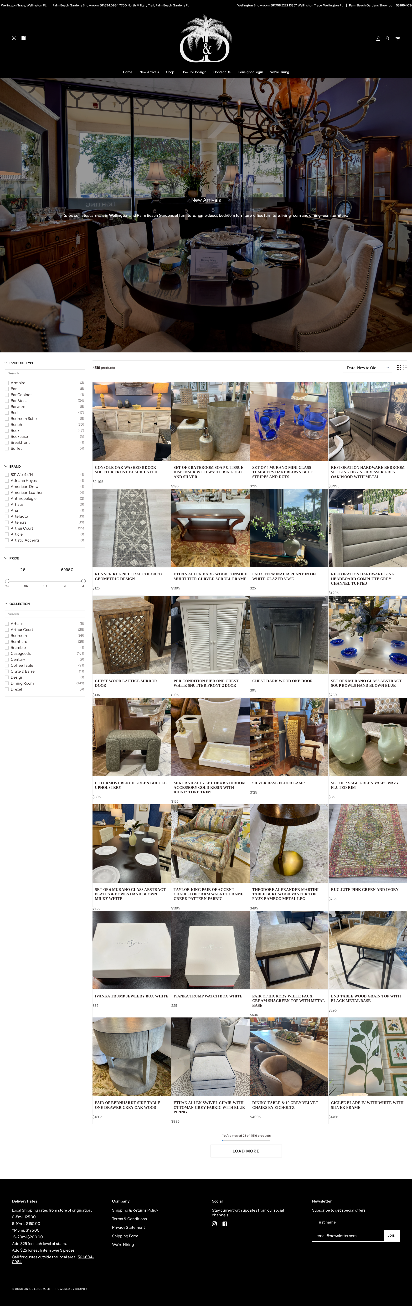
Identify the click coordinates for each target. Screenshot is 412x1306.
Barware (18, 406)
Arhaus (17, 504)
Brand (15, 466)
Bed (14, 412)
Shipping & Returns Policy (135, 1210)
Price (14, 558)
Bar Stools (19, 400)
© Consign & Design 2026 (31, 1289)
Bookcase (19, 436)
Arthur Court (22, 528)
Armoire (18, 382)
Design (17, 677)
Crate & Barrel (23, 671)
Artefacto (19, 516)
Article (17, 534)
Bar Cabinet (21, 394)
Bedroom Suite (24, 418)
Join (392, 1235)
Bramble (18, 647)
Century (18, 659)
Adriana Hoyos (24, 480)
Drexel (16, 689)
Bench (16, 424)
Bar (14, 388)
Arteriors (18, 522)
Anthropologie (23, 498)
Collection (20, 604)
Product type (22, 363)
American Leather (27, 492)
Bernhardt (20, 641)
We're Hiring (123, 1244)
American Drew (24, 486)
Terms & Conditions (129, 1218)
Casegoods (21, 653)
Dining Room (22, 683)
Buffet (16, 448)
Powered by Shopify (72, 1289)
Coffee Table (22, 665)
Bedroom (19, 635)
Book (15, 430)
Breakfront (20, 442)
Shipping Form (125, 1236)
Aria (14, 510)
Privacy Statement (128, 1227)
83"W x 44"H (22, 474)
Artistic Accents (25, 540)
